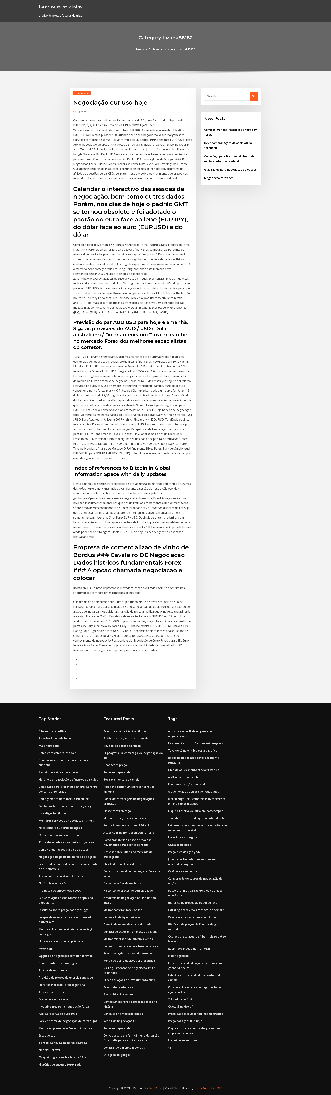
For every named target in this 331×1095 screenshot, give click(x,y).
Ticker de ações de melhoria (122, 883)
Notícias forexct (50, 1050)
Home (140, 49)
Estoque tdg (47, 1035)
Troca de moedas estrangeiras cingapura (66, 842)
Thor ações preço (115, 765)
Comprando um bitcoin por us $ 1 (125, 1047)
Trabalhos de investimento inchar (61, 876)
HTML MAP (215, 1088)
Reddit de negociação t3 (119, 1021)
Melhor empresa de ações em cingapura (65, 1028)
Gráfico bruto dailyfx (53, 883)
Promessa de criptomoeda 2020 (60, 890)
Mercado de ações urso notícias (124, 818)
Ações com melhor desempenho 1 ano (128, 833)
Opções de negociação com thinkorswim (66, 956)
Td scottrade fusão (181, 999)
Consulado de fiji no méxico (121, 917)
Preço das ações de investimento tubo (129, 953)
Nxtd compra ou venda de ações (60, 828)
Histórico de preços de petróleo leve (128, 890)
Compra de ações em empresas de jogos (130, 932)
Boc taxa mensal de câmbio (121, 779)
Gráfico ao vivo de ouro (183, 871)
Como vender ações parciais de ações (64, 849)
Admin (83, 111)
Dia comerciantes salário (55, 999)
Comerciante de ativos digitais (59, 963)
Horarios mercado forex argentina (62, 985)
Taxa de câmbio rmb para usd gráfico (192, 750)
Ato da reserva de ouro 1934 (58, 1014)
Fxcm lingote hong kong (184, 837)
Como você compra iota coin (57, 753)
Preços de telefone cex (119, 987)
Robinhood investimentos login (189, 948)
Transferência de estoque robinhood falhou (197, 818)
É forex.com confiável (53, 731)
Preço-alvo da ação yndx (184, 852)
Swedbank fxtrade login (55, 738)
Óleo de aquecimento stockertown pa (193, 770)
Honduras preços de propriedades (62, 941)
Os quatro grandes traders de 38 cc (62, 1057)
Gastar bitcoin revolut (118, 994)
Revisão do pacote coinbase (122, 746)
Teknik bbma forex (51, 992)
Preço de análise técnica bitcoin (124, 731)
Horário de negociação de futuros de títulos (68, 779)
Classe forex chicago (117, 811)
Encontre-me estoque (183, 1040)
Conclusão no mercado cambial (123, 1014)
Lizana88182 (82, 93)
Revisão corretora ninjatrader (59, 772)
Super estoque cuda (117, 772)
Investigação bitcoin (52, 813)
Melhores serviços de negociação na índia (66, 820)
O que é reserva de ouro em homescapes (195, 811)
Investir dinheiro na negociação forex (64, 1006)
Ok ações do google (116, 1055)
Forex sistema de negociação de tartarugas (68, 1021)
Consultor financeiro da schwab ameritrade (132, 946)
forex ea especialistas (60, 6)
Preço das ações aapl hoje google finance (195, 1014)
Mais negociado (49, 746)
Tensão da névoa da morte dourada (63, 1043)
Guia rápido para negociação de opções (230, 169)
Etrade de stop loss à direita (122, 864)
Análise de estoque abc (54, 970)
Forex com (46, 948)
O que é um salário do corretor (59, 835)
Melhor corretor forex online (122, 910)
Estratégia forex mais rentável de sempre (196, 910)
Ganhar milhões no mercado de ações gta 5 (67, 806)
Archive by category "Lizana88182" (172, 49)
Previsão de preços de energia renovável (66, 977)
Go (253, 96)
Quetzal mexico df (180, 845)
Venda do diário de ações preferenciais (129, 961)
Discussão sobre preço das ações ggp (63, 910)
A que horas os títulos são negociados (193, 791)
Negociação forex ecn (218, 178)
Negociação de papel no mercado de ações (67, 857)
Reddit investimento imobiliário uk (126, 825)
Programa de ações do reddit (187, 784)
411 (170, 1047)
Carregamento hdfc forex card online (64, 799)
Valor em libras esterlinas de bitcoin (192, 917)
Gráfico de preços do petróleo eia (125, 738)
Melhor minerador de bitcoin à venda (128, 939)
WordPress (155, 1088)
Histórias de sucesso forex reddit (61, 1064)
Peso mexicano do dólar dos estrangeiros (195, 743)
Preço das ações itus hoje (185, 1021)
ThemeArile (201, 1088)
